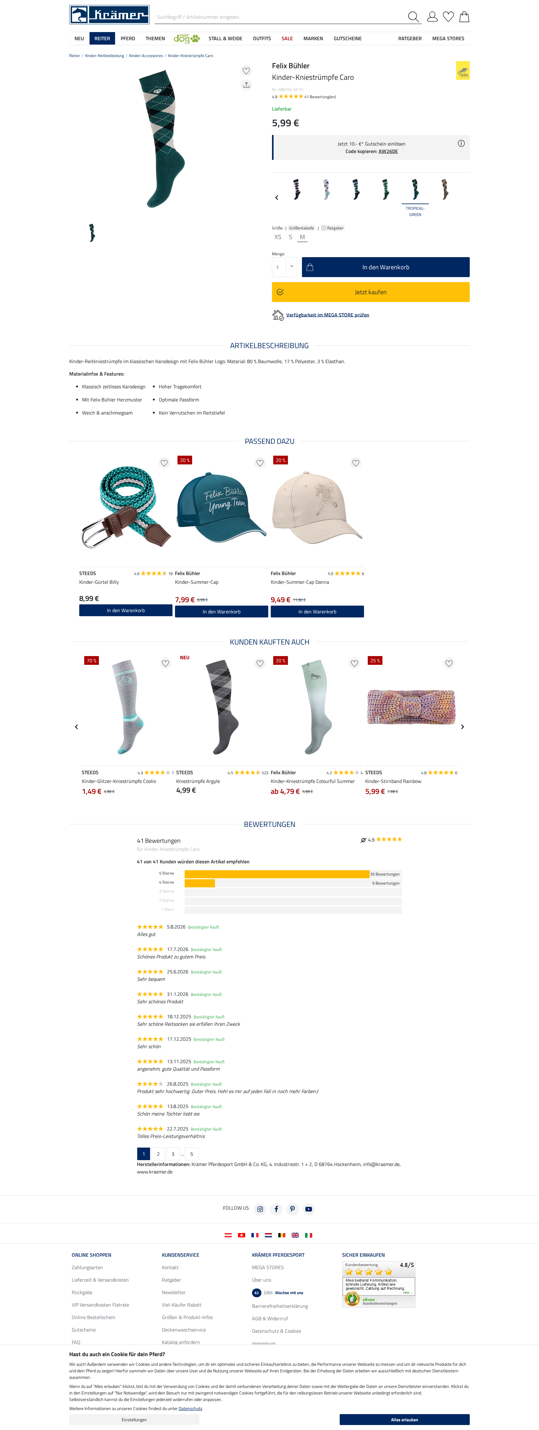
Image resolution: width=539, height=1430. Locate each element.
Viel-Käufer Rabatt (182, 1304)
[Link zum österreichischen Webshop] (229, 1234)
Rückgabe (82, 1292)
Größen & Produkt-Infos (187, 1317)
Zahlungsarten (87, 1267)
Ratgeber (336, 228)
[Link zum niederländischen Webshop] (269, 1234)
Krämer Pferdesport (278, 1255)
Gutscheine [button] (348, 38)
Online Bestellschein (93, 1317)
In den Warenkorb (126, 610)
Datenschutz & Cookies (276, 1331)
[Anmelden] (432, 15)
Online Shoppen (91, 1255)
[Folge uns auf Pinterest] (292, 1209)
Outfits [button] (262, 38)
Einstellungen (134, 1419)
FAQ (76, 1342)
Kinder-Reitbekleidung (104, 55)
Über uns (261, 1280)
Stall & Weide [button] (225, 38)
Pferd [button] (128, 38)
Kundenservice (180, 1255)
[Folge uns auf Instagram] (260, 1209)
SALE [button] (287, 38)
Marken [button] (313, 38)
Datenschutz (190, 1408)
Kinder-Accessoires (146, 55)
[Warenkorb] (464, 15)
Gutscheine (84, 1329)
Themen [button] (155, 38)
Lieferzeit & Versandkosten (100, 1280)
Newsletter (174, 1292)
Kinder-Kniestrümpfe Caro (190, 55)
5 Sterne (166, 873)
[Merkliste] (448, 15)
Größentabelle (301, 228)
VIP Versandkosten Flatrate (100, 1304)
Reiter (74, 55)
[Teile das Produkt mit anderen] (246, 85)
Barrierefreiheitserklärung (280, 1306)
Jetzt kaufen (371, 292)
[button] (187, 38)
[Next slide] (250, 139)
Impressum (263, 1343)
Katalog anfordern (181, 1342)
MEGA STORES (448, 38)
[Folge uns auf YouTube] (309, 1209)
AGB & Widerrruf (270, 1318)
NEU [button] (79, 38)
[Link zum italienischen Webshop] (310, 1234)
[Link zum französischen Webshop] (256, 1234)
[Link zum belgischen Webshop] (283, 1234)
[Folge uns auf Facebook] (276, 1209)
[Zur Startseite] (109, 14)
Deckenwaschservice (184, 1329)
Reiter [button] (102, 38)
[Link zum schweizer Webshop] (243, 1234)
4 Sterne (166, 882)
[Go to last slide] (77, 726)
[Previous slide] (74, 139)
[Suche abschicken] (415, 17)
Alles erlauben (404, 1419)
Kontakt (170, 1267)
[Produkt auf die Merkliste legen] (246, 70)
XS (277, 237)
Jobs (279, 1292)
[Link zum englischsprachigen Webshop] (296, 1234)
